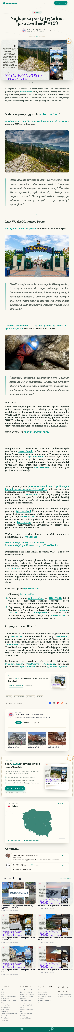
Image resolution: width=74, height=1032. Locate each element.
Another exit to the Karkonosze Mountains (29, 121)
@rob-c (32, 228)
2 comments (18, 703)
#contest (40, 696)
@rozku (63, 666)
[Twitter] (54, 703)
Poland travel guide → (14, 840)
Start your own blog (15, 685)
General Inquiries (43, 1003)
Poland (37, 12)
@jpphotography (14, 663)
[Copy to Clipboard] (66, 703)
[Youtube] (59, 991)
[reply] (62, 855)
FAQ (2, 992)
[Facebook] (50, 703)
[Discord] (67, 991)
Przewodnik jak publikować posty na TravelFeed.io (31, 545)
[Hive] (59, 987)
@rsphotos (61, 121)
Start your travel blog (14, 788)
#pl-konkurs (30, 696)
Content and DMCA (45, 1001)
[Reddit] (62, 703)
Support (41, 998)
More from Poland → (66, 879)
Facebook (62, 610)
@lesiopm (52, 666)
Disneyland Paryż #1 (16, 228)
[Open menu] (50, 30)
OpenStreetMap (56, 838)
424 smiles (9, 703)
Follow (18, 722)
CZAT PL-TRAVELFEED (36, 432)
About (3, 990)
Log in (50, 3)
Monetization (5, 1007)
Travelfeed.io (31, 494)
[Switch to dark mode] (44, 3)
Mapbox (51, 838)
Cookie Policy (42, 994)
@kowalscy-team (14, 328)
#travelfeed (17, 636)
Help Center (5, 1009)
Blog (2, 994)
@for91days (32, 663)
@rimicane (49, 663)
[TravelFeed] (9, 3)
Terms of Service (43, 990)
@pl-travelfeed (31, 588)
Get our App (5, 1005)
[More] (70, 3)
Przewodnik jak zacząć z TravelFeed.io (25, 542)
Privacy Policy (42, 992)
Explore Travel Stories (8, 996)
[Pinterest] (58, 703)
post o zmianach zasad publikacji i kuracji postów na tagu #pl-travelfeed (37, 487)
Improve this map (62, 838)
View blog (27, 722)
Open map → (62, 803)
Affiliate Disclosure (44, 996)
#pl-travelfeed (26, 92)
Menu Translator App (27, 990)
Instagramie (40, 612)
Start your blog (61, 3)
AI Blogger (4, 1011)
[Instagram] (63, 991)
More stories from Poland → (32, 840)
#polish (8, 696)
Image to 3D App (25, 1018)
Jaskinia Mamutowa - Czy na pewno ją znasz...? (35, 325)
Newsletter (5, 998)
